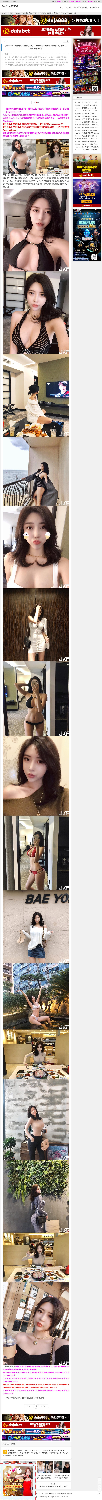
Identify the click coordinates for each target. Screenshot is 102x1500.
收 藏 (36, 102)
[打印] (64, 41)
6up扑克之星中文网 (31, 1398)
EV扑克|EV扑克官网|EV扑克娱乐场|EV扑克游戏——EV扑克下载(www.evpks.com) (32, 124)
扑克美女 (84, 7)
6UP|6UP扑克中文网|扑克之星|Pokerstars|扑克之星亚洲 (51, 1497)
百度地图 (64, 1494)
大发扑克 (53, 1)
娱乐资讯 (93, 7)
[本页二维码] (99, 1493)
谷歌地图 (70, 1494)
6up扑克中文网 (10, 6)
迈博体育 (65, 1)
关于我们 (97, 1)
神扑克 (84, 1)
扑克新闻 (68, 7)
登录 (14, 1)
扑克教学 (76, 7)
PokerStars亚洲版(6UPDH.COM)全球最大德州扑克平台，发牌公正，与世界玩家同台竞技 (35, 115)
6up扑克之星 (49, 1450)
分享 (43, 1406)
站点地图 (58, 1494)
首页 (61, 7)
